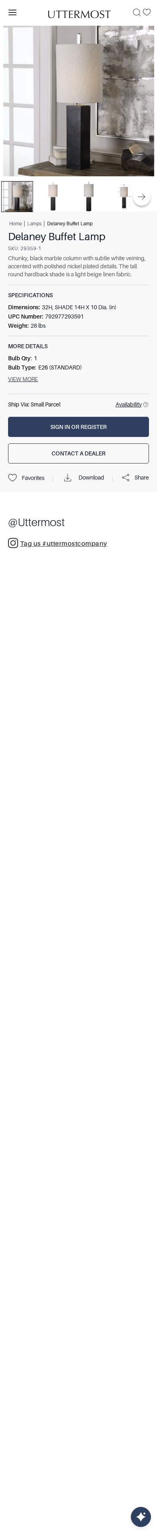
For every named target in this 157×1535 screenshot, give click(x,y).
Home (15, 224)
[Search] (137, 12)
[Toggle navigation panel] (12, 12)
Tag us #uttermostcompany (63, 543)
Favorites (33, 478)
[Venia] (78, 12)
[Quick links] (141, 1517)
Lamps (34, 224)
